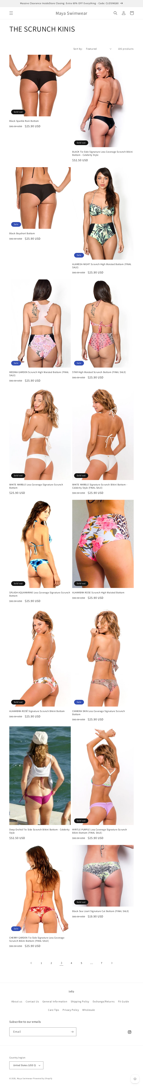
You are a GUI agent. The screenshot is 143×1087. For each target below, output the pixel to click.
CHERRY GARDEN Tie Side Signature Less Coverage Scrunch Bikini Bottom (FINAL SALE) (36, 939)
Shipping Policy (80, 1001)
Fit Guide (123, 1001)
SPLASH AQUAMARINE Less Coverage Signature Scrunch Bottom (39, 594)
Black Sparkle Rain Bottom (24, 121)
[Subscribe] (72, 1031)
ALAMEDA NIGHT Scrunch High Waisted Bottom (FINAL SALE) (101, 266)
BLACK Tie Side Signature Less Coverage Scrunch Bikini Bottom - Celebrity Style (102, 153)
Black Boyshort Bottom (22, 233)
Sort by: (77, 48)
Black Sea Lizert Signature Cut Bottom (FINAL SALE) (100, 911)
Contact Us (32, 1001)
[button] (11, 13)
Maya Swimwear (25, 1078)
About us (16, 1001)
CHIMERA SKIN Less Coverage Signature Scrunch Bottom (98, 713)
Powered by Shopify (42, 1078)
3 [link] (61, 963)
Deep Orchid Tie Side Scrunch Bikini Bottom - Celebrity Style (39, 831)
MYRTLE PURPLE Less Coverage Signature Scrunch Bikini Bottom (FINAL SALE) (99, 831)
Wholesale (88, 1010)
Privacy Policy (71, 1010)
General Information (54, 1001)
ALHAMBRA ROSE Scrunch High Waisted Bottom (98, 592)
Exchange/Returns (104, 1001)
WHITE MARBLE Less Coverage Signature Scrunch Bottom (36, 486)
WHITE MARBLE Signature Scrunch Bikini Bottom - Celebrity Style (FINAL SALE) (99, 486)
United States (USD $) (24, 1065)
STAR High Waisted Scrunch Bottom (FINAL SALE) (99, 372)
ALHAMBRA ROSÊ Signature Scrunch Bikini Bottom (37, 711)
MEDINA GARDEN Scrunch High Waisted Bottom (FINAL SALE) (39, 374)
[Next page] (112, 963)
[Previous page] (31, 963)
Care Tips (53, 1010)
